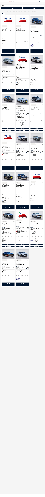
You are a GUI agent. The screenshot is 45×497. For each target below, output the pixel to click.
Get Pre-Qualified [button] (8, 91)
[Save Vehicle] (14, 26)
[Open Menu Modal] (3, 1)
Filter (34, 8)
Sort (12, 8)
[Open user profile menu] (31, 1)
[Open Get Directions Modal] (19, 1)
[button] (8, 50)
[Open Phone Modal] (25, 1)
